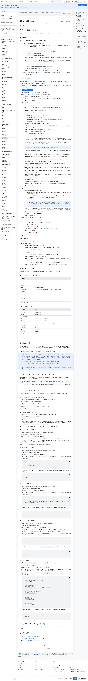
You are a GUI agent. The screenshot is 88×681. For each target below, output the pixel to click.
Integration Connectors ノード (29, 354)
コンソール (68, 1)
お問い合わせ (20, 669)
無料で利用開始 (82, 5)
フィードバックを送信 (65, 21)
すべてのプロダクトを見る (22, 663)
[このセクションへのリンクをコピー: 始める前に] (28, 38)
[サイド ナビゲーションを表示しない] (14, 679)
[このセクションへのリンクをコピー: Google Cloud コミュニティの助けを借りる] (49, 624)
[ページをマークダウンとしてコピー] (39, 21)
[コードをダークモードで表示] (70, 461)
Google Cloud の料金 (21, 665)
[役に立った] (68, 18)
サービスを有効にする (47, 70)
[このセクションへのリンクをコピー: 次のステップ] (30, 633)
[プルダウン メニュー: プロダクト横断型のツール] (38, 1)
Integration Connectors (10, 5)
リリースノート (38, 667)
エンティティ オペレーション (42, 393)
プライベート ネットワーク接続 (59, 202)
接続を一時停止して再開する (28, 636)
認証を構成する (47, 228)
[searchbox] (8, 11)
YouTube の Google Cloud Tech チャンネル (78, 671)
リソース (24, 7)
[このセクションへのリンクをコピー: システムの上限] (31, 343)
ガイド (6, 7)
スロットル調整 (29, 347)
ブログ (71, 663)
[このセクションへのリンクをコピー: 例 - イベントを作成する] (34, 484)
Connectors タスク (60, 381)
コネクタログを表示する (27, 640)
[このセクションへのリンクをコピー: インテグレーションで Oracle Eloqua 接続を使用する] (55, 374)
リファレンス (12, 7)
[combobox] (57, 1)
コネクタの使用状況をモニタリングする (31, 638)
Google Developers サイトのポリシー (38, 654)
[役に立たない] (70, 18)
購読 (75, 678)
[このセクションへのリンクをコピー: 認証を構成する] (29, 238)
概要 (2, 7)
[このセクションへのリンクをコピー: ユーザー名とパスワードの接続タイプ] (41, 275)
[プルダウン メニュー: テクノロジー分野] (24, 1)
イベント (72, 665)
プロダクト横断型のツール (32, 1)
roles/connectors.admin (43, 49)
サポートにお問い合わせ (50, 363)
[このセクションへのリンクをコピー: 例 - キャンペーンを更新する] (36, 521)
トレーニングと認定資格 (57, 671)
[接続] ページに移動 (27, 89)
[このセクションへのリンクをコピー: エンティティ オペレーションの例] (44, 390)
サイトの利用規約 (34, 675)
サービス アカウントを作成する (42, 61)
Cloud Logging (34, 126)
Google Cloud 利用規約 (43, 675)
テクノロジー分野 (19, 1)
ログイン (85, 1)
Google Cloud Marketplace (22, 667)
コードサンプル (56, 667)
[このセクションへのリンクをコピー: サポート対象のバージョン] (38, 30)
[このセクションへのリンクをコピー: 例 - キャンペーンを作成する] (36, 448)
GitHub (54, 663)
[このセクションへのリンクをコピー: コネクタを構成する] (34, 79)
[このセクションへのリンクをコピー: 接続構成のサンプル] (36, 268)
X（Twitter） (72, 667)
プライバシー (27, 675)
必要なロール (37, 129)
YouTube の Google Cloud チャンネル (77, 669)
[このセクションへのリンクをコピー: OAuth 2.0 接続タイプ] (33, 306)
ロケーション (54, 98)
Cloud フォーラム (36, 627)
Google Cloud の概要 (56, 665)
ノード (33, 346)
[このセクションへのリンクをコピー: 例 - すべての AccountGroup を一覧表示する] (45, 397)
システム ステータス (39, 669)
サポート (18, 7)
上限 (47, 351)
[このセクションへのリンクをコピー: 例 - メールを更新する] (33, 560)
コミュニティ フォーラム (39, 663)
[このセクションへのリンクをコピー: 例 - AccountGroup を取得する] (38, 412)
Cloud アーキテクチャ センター (58, 669)
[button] (8, 24)
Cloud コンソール (26, 85)
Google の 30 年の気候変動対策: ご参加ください (57, 675)
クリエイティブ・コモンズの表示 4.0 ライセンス (43, 653)
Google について (21, 675)
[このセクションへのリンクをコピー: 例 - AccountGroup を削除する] (38, 430)
